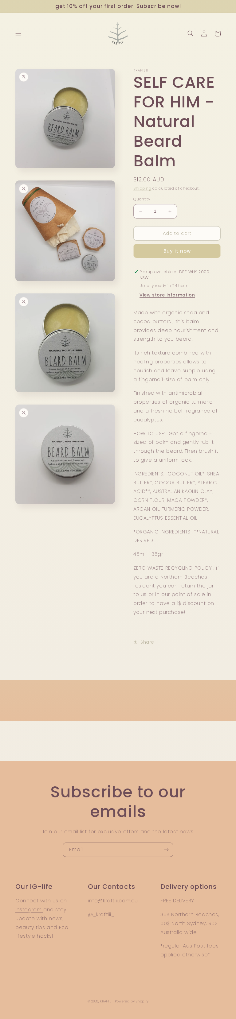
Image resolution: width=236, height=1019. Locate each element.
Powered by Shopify (132, 1001)
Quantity (141, 199)
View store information (167, 295)
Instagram (29, 909)
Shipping (142, 188)
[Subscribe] (166, 850)
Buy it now (177, 251)
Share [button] (147, 642)
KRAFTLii (107, 1001)
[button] (18, 33)
